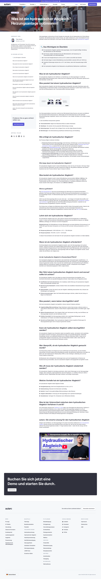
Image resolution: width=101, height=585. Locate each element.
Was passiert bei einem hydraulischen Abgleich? (23, 63)
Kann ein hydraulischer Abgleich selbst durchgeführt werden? (24, 88)
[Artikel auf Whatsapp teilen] (24, 136)
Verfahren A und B (59, 407)
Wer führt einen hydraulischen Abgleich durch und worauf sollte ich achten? (23, 80)
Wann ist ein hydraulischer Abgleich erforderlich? (23, 76)
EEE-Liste (79, 209)
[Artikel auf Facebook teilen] (11, 136)
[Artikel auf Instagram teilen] (16, 136)
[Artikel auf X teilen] (14, 136)
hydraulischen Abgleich (83, 39)
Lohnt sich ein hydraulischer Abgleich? (21, 73)
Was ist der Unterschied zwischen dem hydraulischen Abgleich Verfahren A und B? (24, 104)
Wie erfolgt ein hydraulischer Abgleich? (21, 67)
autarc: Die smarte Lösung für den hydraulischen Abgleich (23, 109)
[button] (23, 4)
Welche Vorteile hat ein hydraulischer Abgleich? (22, 100)
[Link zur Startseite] (7, 4)
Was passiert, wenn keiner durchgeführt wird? (22, 84)
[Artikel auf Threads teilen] (21, 136)
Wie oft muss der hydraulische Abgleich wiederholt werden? (23, 97)
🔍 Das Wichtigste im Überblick (19, 57)
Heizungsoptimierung (46, 191)
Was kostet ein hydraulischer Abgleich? (21, 70)
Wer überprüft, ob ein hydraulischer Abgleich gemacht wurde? (24, 92)
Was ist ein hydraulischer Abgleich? (20, 60)
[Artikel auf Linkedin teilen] (19, 136)
